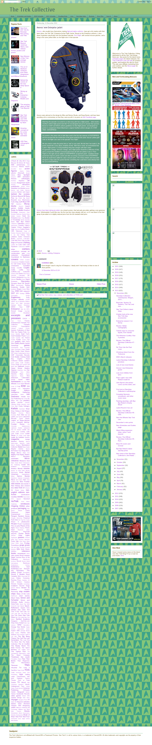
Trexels (13, 680)
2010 (117, 499)
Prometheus (15, 545)
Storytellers (26, 625)
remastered (21, 553)
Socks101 (14, 606)
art (28, 180)
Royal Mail (24, 576)
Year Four (26, 717)
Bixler (19, 200)
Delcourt (13, 279)
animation (26, 177)
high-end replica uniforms (75, 31)
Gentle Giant (19, 351)
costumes (14, 255)
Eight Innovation (25, 303)
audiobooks (15, 186)
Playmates (14, 531)
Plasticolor (20, 529)
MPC (23, 470)
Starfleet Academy (23, 619)
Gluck (28, 353)
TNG (27, 665)
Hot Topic (24, 381)
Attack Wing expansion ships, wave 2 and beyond (124, 432)
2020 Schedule (38, 16)
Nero (24, 480)
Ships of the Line (23, 594)
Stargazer (14, 621)
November (121, 459)
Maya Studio (26, 447)
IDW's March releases (124, 357)
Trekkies (19, 678)
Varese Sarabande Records (20, 694)
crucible (19, 268)
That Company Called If (23, 634)
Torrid (22, 670)
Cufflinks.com (15, 272)
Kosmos (21, 413)
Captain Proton (16, 227)
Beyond (20, 196)
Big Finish (19, 198)
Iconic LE (14, 386)
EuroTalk (27, 311)
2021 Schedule (51, 16)
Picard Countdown (23, 524)
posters (21, 537)
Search (108, 16)
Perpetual (26, 518)
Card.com (17, 229)
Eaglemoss (15, 297)
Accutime (13, 169)
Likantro (19, 429)
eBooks (21, 299)
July (118, 471)
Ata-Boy (13, 184)
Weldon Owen (16, 704)
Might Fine (26, 452)
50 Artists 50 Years (23, 163)
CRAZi (22, 259)
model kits (25, 465)
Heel (25, 370)
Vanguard (20, 692)
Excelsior (27, 313)
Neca (13, 480)
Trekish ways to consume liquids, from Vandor (125, 331)
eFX (17, 303)
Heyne (28, 374)
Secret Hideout (15, 587)
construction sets (18, 253)
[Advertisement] (87, 233)
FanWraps (14, 326)
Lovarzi (22, 433)
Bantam (27, 188)
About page (131, 66)
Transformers (21, 676)
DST (13, 293)
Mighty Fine (15, 454)
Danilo (21, 273)
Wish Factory (16, 711)
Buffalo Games (16, 216)
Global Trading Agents (20, 353)
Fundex (13, 339)
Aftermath (21, 173)
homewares (16, 381)
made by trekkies (17, 437)
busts (13, 222)
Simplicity (27, 602)
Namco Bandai (23, 476)
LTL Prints (19, 435)
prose (27, 545)
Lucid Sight (26, 435)
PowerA (27, 537)
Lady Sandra (18, 416)
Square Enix (25, 608)
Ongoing (14, 506)
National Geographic (24, 478)
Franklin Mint (20, 337)
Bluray (27, 204)
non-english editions (20, 491)
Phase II (15, 522)
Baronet (27, 190)
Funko (18, 339)
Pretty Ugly (15, 541)
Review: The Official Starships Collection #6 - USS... (125, 412)
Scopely (20, 584)
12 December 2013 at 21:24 (51, 270)
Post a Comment (45, 274)
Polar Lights (24, 535)
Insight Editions (20, 390)
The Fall (20, 638)
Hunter (19, 383)
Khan (28, 409)
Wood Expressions (24, 713)
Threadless (14, 659)
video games (16, 696)
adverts (13, 173)
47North (13, 161)
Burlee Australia (25, 220)
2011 (117, 496)
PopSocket (14, 537)
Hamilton (27, 366)
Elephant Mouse (16, 305)
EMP (28, 307)
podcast (13, 535)
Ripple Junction (16, 557)
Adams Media (25, 171)
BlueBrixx (18, 204)
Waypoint (20, 702)
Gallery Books (19, 343)
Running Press (16, 580)
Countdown (26, 255)
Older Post (101, 284)
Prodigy (27, 543)
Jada (21, 400)
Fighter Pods (22, 332)
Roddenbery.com (16, 569)
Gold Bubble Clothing (18, 357)
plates (28, 529)
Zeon (19, 718)
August (119, 468)
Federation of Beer (23, 330)
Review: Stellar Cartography (121, 327)
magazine (15, 439)
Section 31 (25, 587)
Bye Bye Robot (23, 222)
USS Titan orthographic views (24, 143)
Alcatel (28, 173)
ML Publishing (15, 464)
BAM (19, 188)
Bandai (23, 188)
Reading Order (63, 16)
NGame (27, 488)
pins (18, 526)
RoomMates (26, 572)
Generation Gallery (20, 349)
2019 (117, 272)
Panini (28, 510)
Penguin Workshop (16, 518)
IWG (17, 400)
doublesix (13, 289)
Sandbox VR (26, 580)
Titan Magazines (23, 661)
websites (26, 702)
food (22, 334)
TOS (27, 670)
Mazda (28, 449)
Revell (22, 555)
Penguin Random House (20, 516)
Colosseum (22, 246)
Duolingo (22, 293)
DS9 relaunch (25, 291)
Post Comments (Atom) (75, 290)
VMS (28, 695)
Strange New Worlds (18, 627)
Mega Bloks (26, 451)
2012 (117, 493)
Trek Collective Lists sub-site (122, 60)
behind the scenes (20, 194)
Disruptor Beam (16, 283)
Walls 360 (13, 702)
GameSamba (14, 347)
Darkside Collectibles (18, 275)
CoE (24, 244)
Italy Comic (24, 398)
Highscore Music (17, 375)
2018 (117, 275)
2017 (117, 278)
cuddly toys (24, 270)
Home (71, 284)
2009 (117, 502)
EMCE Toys (16, 307)
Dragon (19, 289)
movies (27, 468)
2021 (117, 266)
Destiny (18, 279)
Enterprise (56, 253)
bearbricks (14, 192)
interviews (14, 394)
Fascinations (25, 326)
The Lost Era (25, 640)
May (118, 477)
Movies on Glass (16, 470)
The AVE (14, 636)
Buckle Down (26, 214)
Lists (71, 16)
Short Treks (15, 598)
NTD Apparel (16, 499)
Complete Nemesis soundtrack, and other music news (124, 396)
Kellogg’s (27, 406)
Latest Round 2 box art (124, 408)
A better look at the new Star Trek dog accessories (124, 316)
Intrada (23, 396)
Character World (20, 233)
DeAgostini (20, 277)
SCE (12, 582)
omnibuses (25, 504)
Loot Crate (15, 433)
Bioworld (14, 200)
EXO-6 (25, 318)
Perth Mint (14, 520)
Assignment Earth (23, 183)
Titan (23, 659)
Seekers (14, 589)
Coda (20, 244)
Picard (13, 524)
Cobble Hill (14, 244)
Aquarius (21, 180)
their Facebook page (89, 117)
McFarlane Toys (16, 451)
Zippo (23, 718)
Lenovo (13, 422)
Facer (19, 321)
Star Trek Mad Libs (24, 613)
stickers (13, 625)
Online (22, 506)
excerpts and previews (20, 317)
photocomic (25, 522)
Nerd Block (19, 479)
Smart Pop (23, 604)
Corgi (28, 253)
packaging (22, 508)
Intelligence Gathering (20, 392)
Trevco (27, 678)
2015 (117, 284)
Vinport (24, 695)
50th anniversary (18, 165)
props (22, 545)
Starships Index (81, 16)
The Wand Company (20, 655)
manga (27, 439)
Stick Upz (27, 623)
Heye (21, 374)
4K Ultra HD (21, 161)
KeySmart (22, 409)
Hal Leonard (23, 364)
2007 (117, 508)
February (120, 486)
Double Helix (25, 287)
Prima (12, 543)
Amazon (13, 176)
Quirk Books (25, 549)
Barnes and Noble (17, 190)
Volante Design (16, 697)
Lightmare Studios (16, 428)
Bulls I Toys (21, 218)
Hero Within (25, 372)
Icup (18, 386)
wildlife (13, 707)
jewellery (26, 400)
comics (26, 249)
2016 (117, 281)
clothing (50, 253)
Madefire (27, 437)
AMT (19, 177)
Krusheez (13, 415)
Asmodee (13, 182)
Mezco (19, 453)
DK (23, 283)
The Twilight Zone (24, 649)
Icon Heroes (25, 383)
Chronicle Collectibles (23, 238)
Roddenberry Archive (20, 565)
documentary (19, 285)
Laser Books (24, 418)
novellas (14, 497)
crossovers (15, 266)
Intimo (22, 394)
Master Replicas (16, 445)
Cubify (13, 270)
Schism (19, 582)
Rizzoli (19, 561)
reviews (27, 555)
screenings (27, 584)
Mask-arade (14, 443)
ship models (24, 591)
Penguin (27, 514)
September (121, 465)
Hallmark (21, 366)
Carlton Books (25, 229)
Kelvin (14, 408)
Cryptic (27, 268)
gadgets (18, 341)
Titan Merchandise (20, 663)
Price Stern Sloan (25, 541)
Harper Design (16, 368)
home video (24, 379)
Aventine (14, 188)
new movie (15, 484)
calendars (20, 223)
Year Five (18, 717)
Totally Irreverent (16, 672)
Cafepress (14, 223)
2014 (117, 287)
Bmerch (21, 206)
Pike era (14, 526)
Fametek (23, 322)
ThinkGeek (15, 657)
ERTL (28, 309)
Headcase (20, 370)
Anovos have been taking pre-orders (48, 210)
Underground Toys (17, 686)
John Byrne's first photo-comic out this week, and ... (125, 384)
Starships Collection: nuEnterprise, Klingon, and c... (125, 297)
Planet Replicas (20, 527)
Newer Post (41, 284)
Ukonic (27, 684)
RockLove (26, 563)
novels (20, 497)
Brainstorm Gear (24, 212)
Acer (20, 169)
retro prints (15, 555)
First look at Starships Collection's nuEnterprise (125, 390)
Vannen (28, 692)
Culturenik (26, 272)
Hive (28, 376)
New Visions (15, 486)
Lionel (24, 429)
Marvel (28, 441)
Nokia (22, 490)
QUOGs (13, 551)
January (120, 489)
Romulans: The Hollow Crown (20, 571)
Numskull (27, 499)
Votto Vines (26, 697)
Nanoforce (14, 478)
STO (19, 625)
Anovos (39, 31)
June (119, 474)
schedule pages (118, 59)
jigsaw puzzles (17, 402)
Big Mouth (26, 198)
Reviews (91, 16)
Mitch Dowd (14, 463)
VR (29, 700)
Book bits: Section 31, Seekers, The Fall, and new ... (125, 304)
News (12, 16)
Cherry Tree (25, 235)
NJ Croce (15, 490)
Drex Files (100, 16)
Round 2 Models (18, 574)
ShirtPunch (14, 596)
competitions (15, 251)
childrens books (16, 237)
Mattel (20, 447)
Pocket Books (24, 533)
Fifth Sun (14, 332)
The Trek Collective (32, 9)
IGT (19, 388)
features (13, 330)
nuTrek (14, 501)
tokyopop (14, 667)
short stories (24, 596)
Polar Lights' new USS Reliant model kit (124, 378)
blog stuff (18, 202)
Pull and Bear (15, 547)
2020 (117, 269)
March (119, 483)
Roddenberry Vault (20, 567)
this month (25, 657)
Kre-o (28, 413)
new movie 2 (25, 484)
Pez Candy (26, 520)
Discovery (25, 281)
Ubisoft (23, 682)
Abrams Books (24, 166)
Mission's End (25, 461)
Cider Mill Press (16, 240)
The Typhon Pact (18, 651)
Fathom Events (24, 328)
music (21, 472)
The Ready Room (18, 646)
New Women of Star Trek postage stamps (24, 59)
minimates (14, 458)
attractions (26, 184)
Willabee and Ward (24, 709)
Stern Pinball (19, 623)
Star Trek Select (16, 615)
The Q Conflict (24, 644)
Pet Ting (20, 520)
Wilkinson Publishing (21, 707)
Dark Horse (26, 273)
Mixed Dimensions (24, 463)
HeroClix (14, 374)
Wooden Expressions (17, 715)
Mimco (13, 456)
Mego (13, 453)
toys (21, 674)
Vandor (13, 692)
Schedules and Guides (24, 16)
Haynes (13, 370)
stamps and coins (18, 610)
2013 (117, 290)
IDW (23, 386)
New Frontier (25, 481)
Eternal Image (16, 311)
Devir (23, 279)
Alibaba (13, 175)
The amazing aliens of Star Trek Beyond (25, 106)
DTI (17, 293)
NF (24, 488)
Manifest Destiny (17, 441)
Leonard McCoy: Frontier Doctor (20, 423)
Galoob (27, 343)
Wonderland (14, 713)
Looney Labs (25, 431)
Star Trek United (19, 617)
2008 (117, 505)
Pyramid (22, 547)
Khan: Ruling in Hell (17, 411)
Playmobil (26, 531)
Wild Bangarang (24, 705)
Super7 (13, 630)
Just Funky (19, 406)
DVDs (28, 293)
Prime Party (19, 543)
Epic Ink (23, 309)
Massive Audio (25, 443)
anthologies (25, 178)
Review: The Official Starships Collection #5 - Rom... (125, 439)
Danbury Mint (14, 273)
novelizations (25, 494)
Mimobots (26, 456)
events (13, 313)
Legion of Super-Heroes (20, 420)
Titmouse (14, 665)
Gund (17, 364)
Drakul (24, 289)
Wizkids (27, 711)
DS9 (17, 291)
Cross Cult (26, 264)
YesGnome (14, 718)
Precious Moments (24, 539)
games (27, 345)
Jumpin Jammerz (21, 404)
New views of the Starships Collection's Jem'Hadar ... (126, 454)
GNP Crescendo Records (20, 355)
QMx (18, 549)
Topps (19, 670)
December (121, 293)
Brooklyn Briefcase (16, 214)
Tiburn (19, 659)
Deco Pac (27, 277)
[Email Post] (48, 251)
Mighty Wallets (25, 454)
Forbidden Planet (20, 336)
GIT (12, 353)
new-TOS (18, 488)
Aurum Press (25, 186)
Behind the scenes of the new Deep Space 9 (24, 83)
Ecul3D (28, 299)
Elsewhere (27, 305)
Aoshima (13, 180)
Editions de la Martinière (18, 301)
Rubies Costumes (23, 578)
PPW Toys (14, 539)
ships (13, 594)
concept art (25, 251)
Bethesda (14, 196)
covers (14, 259)
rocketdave (45, 263)
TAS (18, 630)
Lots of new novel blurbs (124, 365)
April (118, 480)
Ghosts (27, 351)
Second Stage (24, 586)
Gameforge (14, 345)
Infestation (26, 388)
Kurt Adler (20, 415)
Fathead (13, 328)
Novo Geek (26, 497)
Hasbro (27, 368)
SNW (28, 604)
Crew (19, 264)
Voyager (14, 700)
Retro (28, 553)
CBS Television (16, 231)
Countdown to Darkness (20, 257)
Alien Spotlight (23, 175)
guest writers (15, 362)
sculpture (14, 586)
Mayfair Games (17, 449)
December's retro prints (124, 422)
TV (18, 682)
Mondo (20, 468)
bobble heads (24, 208)
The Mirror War (16, 642)
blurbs (13, 206)
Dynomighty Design (20, 295)
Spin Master (20, 606)
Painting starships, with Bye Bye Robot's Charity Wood (126, 403)
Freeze (27, 338)
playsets (14, 533)
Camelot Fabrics (24, 225)
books (20, 210)
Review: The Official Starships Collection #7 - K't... (125, 342)
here (122, 555)
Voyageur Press (22, 699)
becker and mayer (23, 192)
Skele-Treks (15, 604)
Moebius (14, 468)
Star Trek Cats (21, 611)
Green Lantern (24, 361)
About (116, 16)
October (120, 462)
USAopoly (26, 690)
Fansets (27, 324)
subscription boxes (23, 629)
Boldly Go (14, 210)
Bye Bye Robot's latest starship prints (124, 449)
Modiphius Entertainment (20, 466)
